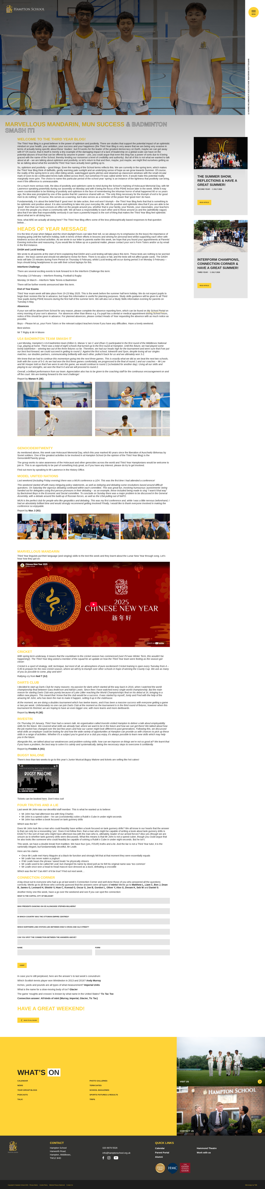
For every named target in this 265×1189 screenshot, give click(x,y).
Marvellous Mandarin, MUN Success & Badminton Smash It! (248, 87)
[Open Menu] (254, 11)
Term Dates (96, 1086)
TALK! (20, 1099)
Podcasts (22, 1095)
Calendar (22, 1081)
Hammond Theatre (207, 1148)
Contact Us (69, 1185)
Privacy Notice (34, 1185)
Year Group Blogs (27, 1090)
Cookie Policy (44, 1185)
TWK (255, 1185)
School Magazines (99, 1090)
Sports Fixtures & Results (104, 1095)
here (44, 798)
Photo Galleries (98, 1081)
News (20, 1086)
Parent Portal (162, 1152)
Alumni (159, 1157)
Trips (92, 1099)
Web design (248, 1185)
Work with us (204, 1152)
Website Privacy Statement (57, 1185)
